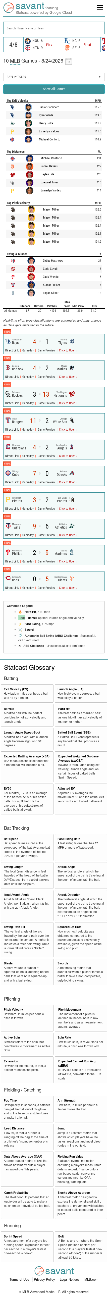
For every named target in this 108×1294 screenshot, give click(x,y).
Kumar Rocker (51, 285)
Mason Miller (51, 209)
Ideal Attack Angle (16, 895)
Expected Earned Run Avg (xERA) (76, 1063)
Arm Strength (67, 1100)
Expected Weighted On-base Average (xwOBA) (78, 758)
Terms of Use (20, 1279)
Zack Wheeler (51, 277)
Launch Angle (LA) (70, 689)
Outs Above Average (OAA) (23, 1156)
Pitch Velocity (13, 1009)
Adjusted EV (66, 788)
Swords (63, 963)
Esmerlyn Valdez (49, 131)
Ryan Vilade (46, 115)
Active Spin (12, 1037)
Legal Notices (70, 1279)
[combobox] (54, 28)
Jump (61, 1128)
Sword (29, 630)
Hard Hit (30, 612)
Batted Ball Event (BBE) (74, 732)
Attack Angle (67, 867)
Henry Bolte (46, 123)
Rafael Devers (49, 166)
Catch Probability (16, 1193)
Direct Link (12, 350)
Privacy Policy (45, 1279)
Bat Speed (11, 839)
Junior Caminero (49, 107)
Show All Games (54, 89)
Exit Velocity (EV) (16, 689)
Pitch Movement (69, 1009)
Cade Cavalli (50, 269)
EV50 (7, 788)
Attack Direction (69, 895)
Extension (11, 1061)
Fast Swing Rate (69, 839)
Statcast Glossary (29, 666)
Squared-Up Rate (70, 927)
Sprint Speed (13, 1236)
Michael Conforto (49, 139)
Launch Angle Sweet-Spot (22, 732)
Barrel (32, 618)
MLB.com (91, 1279)
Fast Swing (32, 624)
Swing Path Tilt (14, 927)
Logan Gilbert (51, 293)
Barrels (9, 709)
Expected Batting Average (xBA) (26, 756)
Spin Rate (64, 1037)
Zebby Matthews (53, 261)
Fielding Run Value (70, 1156)
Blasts (8, 963)
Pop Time (10, 1100)
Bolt (61, 1236)
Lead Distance (14, 1128)
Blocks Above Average (74, 1193)
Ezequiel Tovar (49, 182)
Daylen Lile (47, 174)
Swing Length (13, 867)
